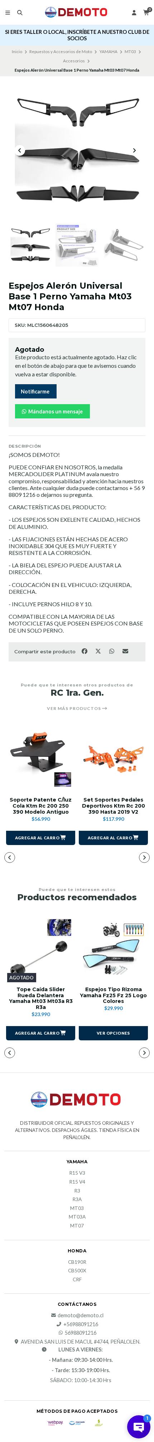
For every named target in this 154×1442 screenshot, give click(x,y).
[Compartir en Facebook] (85, 651)
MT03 (130, 51)
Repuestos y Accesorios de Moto (60, 51)
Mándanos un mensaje (55, 411)
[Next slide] (134, 150)
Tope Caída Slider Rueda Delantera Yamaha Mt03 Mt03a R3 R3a (41, 998)
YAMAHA (108, 51)
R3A (77, 1199)
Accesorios (74, 60)
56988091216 (80, 1332)
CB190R (77, 1262)
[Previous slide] (19, 150)
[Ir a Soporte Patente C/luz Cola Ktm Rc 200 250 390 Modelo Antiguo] (40, 759)
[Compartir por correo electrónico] (125, 651)
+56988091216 (80, 1324)
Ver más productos (74, 708)
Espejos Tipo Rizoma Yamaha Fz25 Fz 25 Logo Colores (113, 995)
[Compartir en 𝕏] (98, 651)
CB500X (77, 1270)
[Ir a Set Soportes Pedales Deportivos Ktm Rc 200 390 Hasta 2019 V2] (113, 759)
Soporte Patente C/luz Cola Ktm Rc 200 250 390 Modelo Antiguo (41, 806)
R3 (77, 1191)
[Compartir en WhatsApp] (112, 651)
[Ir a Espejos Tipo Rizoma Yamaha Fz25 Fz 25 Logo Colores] (113, 949)
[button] (40, 838)
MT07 (77, 1226)
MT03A (77, 1217)
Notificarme (35, 391)
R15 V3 (77, 1173)
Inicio (17, 51)
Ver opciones (113, 1033)
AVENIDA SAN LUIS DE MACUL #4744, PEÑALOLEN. (80, 1341)
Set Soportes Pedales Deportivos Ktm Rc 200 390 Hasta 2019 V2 (113, 806)
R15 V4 (77, 1182)
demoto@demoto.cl (81, 1315)
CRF (77, 1279)
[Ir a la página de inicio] (77, 12)
